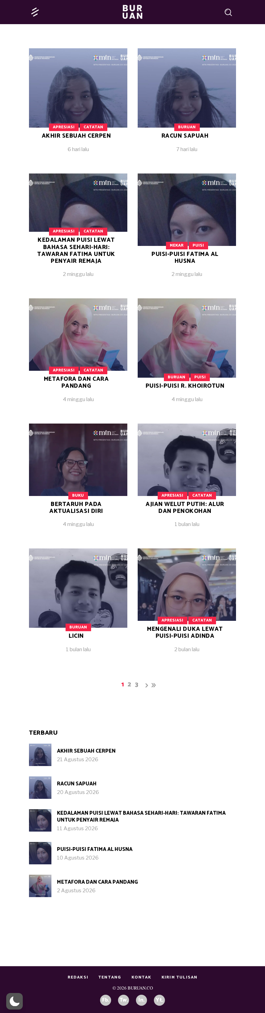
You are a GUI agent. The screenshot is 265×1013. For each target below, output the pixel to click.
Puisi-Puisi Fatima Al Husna (184, 257)
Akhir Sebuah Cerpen (76, 136)
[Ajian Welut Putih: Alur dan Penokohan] (187, 481)
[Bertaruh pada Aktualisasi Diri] (78, 481)
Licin (76, 636)
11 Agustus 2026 (77, 828)
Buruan (187, 127)
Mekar (177, 245)
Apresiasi (64, 127)
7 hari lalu (186, 149)
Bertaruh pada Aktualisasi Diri (76, 507)
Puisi (198, 245)
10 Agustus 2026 (78, 858)
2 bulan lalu (186, 649)
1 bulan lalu (187, 524)
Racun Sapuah (184, 136)
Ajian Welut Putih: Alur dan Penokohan (185, 507)
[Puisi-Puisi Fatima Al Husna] (187, 230)
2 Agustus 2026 (76, 890)
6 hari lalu (78, 149)
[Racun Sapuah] (187, 105)
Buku (78, 495)
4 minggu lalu (78, 399)
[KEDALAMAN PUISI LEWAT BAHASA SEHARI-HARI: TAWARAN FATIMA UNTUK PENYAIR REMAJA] (40, 820)
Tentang (109, 977)
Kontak (141, 977)
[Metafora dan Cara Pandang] (78, 355)
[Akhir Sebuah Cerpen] (78, 105)
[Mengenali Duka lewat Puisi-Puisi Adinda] (187, 605)
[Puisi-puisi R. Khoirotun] (187, 355)
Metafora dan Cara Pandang (76, 382)
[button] (14, 1001)
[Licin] (78, 605)
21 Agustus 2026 (77, 759)
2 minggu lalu (78, 274)
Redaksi (78, 977)
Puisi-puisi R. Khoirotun (185, 386)
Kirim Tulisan (179, 977)
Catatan (93, 127)
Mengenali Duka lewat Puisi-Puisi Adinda (185, 632)
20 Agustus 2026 (78, 792)
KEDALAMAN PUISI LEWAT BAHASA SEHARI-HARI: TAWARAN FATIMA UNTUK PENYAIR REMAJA (76, 250)
